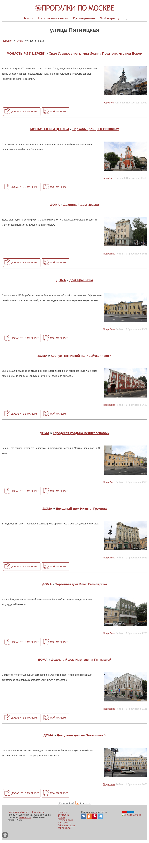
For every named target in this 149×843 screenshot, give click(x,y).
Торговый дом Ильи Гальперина (81, 584)
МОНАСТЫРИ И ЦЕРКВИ (26, 53)
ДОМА (55, 204)
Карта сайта (64, 828)
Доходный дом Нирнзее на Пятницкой (81, 659)
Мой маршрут (110, 18)
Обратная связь (66, 825)
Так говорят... (65, 822)
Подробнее (108, 102)
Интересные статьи (53, 18)
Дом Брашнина (81, 280)
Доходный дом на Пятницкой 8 (81, 735)
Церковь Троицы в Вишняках (95, 129)
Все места (63, 815)
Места (28, 18)
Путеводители (84, 18)
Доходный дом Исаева (81, 204)
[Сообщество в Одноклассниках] (89, 816)
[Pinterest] (94, 816)
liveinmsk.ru (25, 817)
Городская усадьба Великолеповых (81, 433)
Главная (62, 812)
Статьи (61, 817)
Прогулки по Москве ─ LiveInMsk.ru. (27, 812)
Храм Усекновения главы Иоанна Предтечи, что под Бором (95, 53)
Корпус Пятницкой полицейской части (81, 356)
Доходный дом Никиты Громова (81, 508)
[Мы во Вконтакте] (83, 816)
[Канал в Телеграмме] (100, 816)
